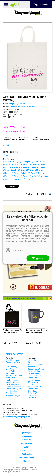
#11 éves (33, 164)
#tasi (5, 161)
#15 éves (16, 164)
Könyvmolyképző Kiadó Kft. (21, 103)
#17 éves (7, 164)
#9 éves (41, 164)
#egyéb (14, 170)
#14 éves (23, 167)
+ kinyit (6, 145)
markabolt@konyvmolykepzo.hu (16, 417)
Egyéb (13, 106)
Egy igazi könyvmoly (26, 106)
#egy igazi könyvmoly (24, 161)
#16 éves (14, 167)
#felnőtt (6, 167)
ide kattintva (30, 241)
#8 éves (6, 170)
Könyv (5, 155)
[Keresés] (18, 5)
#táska (11, 161)
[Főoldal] (13, 5)
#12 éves (32, 167)
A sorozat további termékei (21, 298)
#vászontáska (40, 161)
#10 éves (41, 167)
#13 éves (24, 164)
